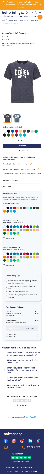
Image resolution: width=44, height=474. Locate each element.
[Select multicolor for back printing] (17, 260)
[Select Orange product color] (4, 211)
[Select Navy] (21, 226)
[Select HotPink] (7, 230)
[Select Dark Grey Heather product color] (24, 208)
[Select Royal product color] (11, 208)
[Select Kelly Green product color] (31, 208)
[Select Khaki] (14, 230)
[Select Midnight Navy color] (4, 135)
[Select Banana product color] (17, 208)
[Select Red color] (16, 131)
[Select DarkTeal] (14, 226)
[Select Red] (24, 226)
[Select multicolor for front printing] (17, 233)
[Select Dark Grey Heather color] (28, 131)
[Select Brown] (11, 230)
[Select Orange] (4, 230)
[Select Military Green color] (8, 135)
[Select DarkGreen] (4, 233)
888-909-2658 (33, 447)
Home (3, 20)
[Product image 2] (17, 118)
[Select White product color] (4, 208)
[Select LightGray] (24, 230)
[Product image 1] (7, 118)
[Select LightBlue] (11, 233)
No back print (10, 265)
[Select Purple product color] (7, 211)
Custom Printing (12, 20)
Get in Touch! (30, 417)
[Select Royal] (11, 226)
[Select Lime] (34, 226)
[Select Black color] (8, 131)
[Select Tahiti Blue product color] (11, 211)
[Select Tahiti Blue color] (20, 135)
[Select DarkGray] (21, 230)
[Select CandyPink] (37, 230)
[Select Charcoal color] (24, 131)
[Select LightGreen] (14, 233)
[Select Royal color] (12, 131)
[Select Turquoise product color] (14, 211)
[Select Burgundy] (27, 226)
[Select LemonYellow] (7, 233)
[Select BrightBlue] (17, 226)
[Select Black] (7, 226)
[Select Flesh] (17, 230)
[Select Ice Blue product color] (27, 208)
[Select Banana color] (20, 131)
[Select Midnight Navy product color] (34, 208)
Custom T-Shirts (23, 20)
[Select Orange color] (12, 135)
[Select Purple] (31, 226)
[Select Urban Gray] (37, 226)
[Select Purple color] (16, 135)
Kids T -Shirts (34, 20)
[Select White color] (4, 131)
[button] (22, 354)
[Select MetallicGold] (27, 230)
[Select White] (4, 226)
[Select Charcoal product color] (21, 208)
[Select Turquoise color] (24, 135)
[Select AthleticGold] (34, 230)
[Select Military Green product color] (37, 208)
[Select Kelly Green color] (36, 131)
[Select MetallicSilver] (31, 230)
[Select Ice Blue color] (32, 131)
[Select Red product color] (14, 208)
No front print (10, 238)
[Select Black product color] (7, 208)
